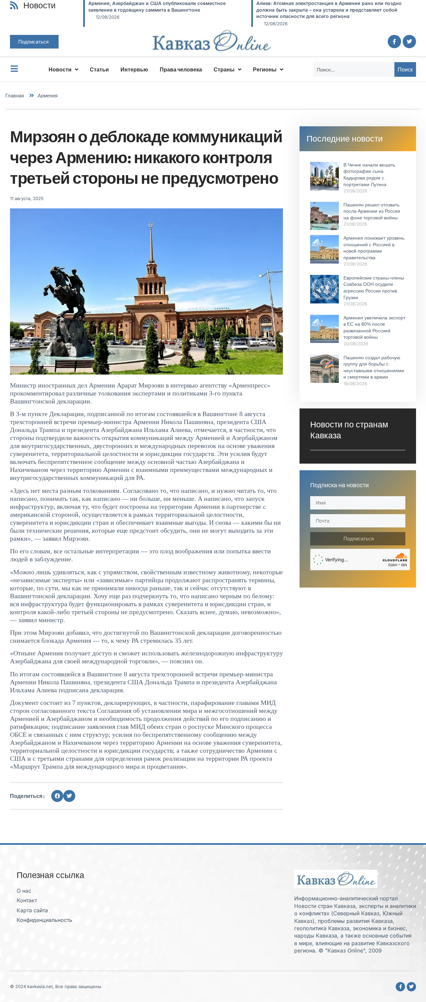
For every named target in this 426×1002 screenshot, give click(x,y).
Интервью (134, 69)
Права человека (181, 69)
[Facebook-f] (394, 41)
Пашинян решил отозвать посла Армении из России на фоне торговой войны (371, 211)
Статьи (99, 69)
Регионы (265, 69)
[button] (57, 796)
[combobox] (353, 69)
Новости (60, 69)
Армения (48, 95)
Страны (224, 69)
